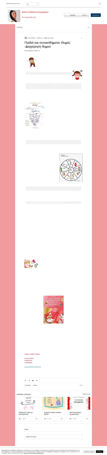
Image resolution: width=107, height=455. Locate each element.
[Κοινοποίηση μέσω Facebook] (25, 380)
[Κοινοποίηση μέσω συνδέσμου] (37, 380)
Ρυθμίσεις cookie (89, 451)
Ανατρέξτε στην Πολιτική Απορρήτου (34, 453)
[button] (100, 3)
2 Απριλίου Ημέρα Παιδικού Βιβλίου (52, 413)
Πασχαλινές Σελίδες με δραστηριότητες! (26, 413)
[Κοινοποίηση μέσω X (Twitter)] (29, 380)
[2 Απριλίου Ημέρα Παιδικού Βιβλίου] (53, 403)
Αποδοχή (99, 451)
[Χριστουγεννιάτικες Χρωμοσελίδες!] (79, 403)
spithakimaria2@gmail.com (13, 3)
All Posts (19, 27)
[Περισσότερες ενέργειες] (81, 38)
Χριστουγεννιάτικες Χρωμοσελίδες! (75, 413)
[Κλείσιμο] (105, 451)
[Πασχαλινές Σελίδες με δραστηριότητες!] (28, 403)
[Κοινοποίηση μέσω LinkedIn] (33, 380)
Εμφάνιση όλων (86, 394)
